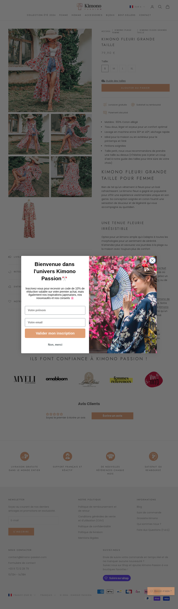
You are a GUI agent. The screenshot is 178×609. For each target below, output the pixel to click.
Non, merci (55, 344)
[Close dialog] (152, 260)
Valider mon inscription (55, 333)
